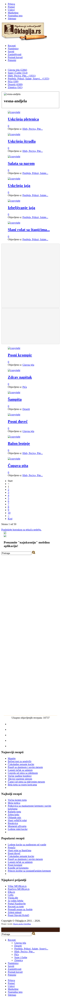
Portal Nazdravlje (17, 903)
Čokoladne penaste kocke (21, 764)
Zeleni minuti (14, 912)
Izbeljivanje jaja (21, 208)
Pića (24, 387)
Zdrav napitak (20, 377)
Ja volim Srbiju (15, 900)
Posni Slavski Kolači (18, 915)
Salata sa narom (21, 163)
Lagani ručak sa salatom (20, 770)
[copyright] (14, 112)
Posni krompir (20, 355)
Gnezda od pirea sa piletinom (23, 773)
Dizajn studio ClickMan (22, 924)
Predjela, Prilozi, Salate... (35, 173)
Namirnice (13, 48)
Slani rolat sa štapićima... (29, 230)
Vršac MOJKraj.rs (17, 886)
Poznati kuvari (15, 57)
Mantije (12, 758)
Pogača (11, 847)
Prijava (11, 4)
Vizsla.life (13, 897)
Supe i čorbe (20, 957)
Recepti (12, 45)
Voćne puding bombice (20, 776)
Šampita (15, 399)
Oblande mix (14, 817)
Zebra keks (13, 814)
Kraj (10, 518)
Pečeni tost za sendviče (19, 761)
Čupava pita (18, 465)
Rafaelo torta (14, 811)
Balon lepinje (19, 443)
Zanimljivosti (14, 54)
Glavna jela (28, 364)
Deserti (26, 409)
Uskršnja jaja (19, 185)
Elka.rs (11, 892)
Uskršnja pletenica (23, 119)
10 (9, 512)
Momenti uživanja (17, 826)
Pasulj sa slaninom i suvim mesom (25, 767)
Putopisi (12, 60)
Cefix (11, 894)
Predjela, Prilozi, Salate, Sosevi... (31, 948)
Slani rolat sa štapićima (19, 850)
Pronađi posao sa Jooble (20, 909)
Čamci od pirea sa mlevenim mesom (26, 781)
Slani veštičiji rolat (17, 820)
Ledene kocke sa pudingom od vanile (27, 844)
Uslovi (11, 9)
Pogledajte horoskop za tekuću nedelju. (21, 529)
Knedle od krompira (18, 867)
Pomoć (11, 6)
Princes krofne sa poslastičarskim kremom (29, 870)
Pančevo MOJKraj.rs (18, 889)
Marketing (13, 12)
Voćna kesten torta (17, 800)
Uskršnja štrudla (22, 141)
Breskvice (13, 823)
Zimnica (18, 960)
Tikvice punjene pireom (20, 778)
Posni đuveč (18, 421)
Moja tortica (14, 803)
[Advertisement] (30, 275)
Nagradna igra (15, 15)
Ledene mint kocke (17, 829)
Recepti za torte (16, 906)
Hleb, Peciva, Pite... (32, 129)
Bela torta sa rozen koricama (22, 784)
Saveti (11, 51)
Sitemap (12, 18)
